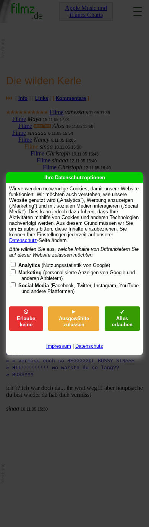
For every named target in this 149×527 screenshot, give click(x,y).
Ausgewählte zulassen (74, 321)
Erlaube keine (26, 321)
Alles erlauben (122, 321)
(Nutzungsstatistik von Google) (64, 265)
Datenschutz (23, 240)
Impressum (58, 346)
